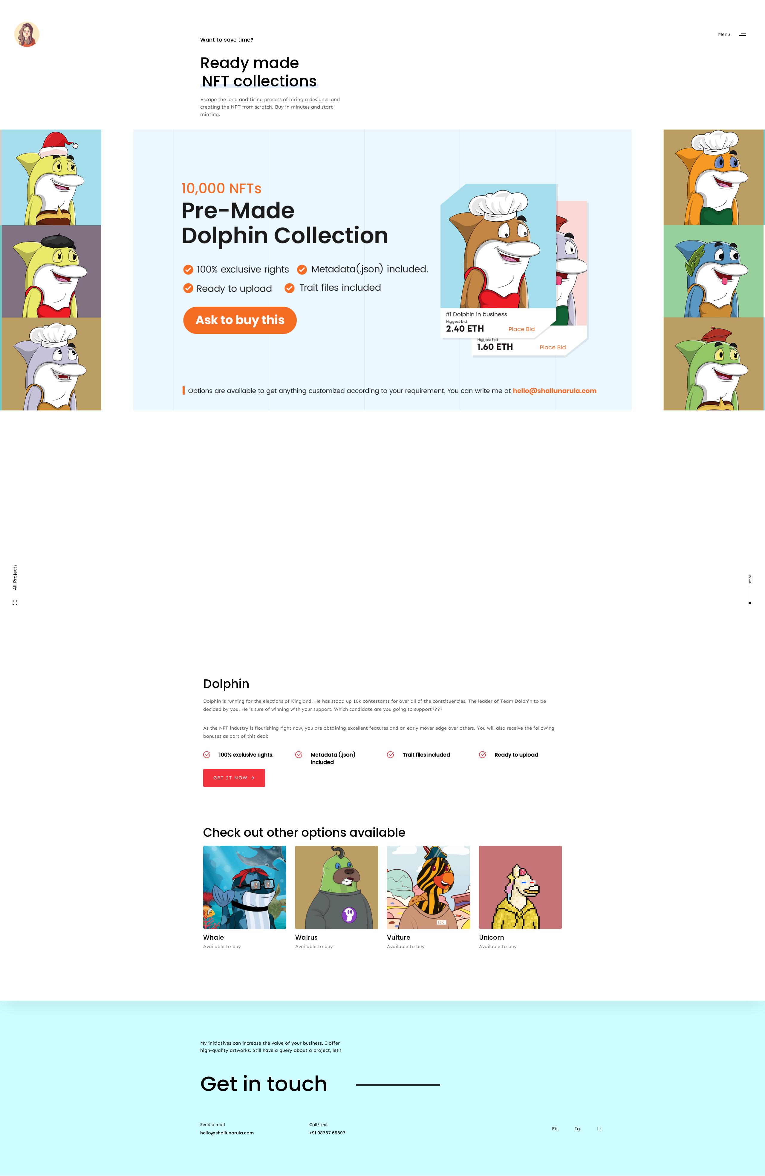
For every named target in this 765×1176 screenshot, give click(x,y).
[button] (735, 34)
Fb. (555, 1128)
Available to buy (222, 946)
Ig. (578, 1128)
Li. (600, 1128)
